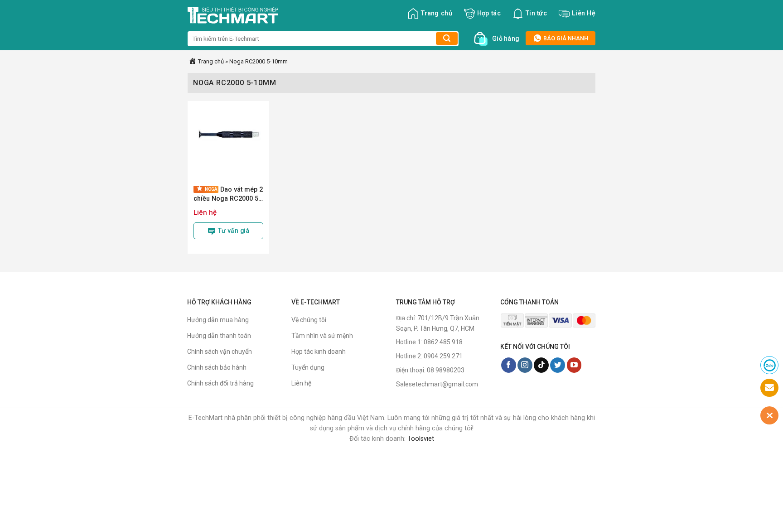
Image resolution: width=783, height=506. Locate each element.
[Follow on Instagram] (524, 365)
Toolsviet (420, 439)
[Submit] (447, 38)
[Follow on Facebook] (508, 365)
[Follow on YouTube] (574, 365)
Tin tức (536, 13)
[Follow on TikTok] (541, 365)
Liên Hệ (583, 13)
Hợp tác (489, 13)
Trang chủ (436, 13)
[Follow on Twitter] (557, 365)
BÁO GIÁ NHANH (565, 38)
